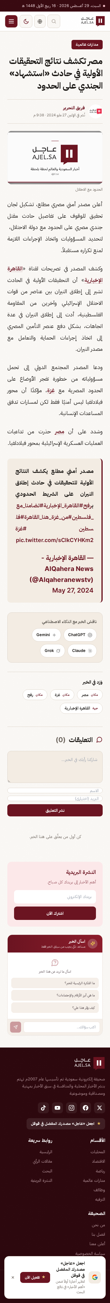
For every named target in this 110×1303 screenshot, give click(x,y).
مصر (59, 431)
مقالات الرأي (42, 1161)
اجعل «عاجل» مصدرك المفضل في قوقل (66, 1123)
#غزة (21, 528)
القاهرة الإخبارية (81, 708)
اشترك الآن (55, 913)
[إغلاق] (12, 1277)
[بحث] (53, 21)
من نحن (98, 1224)
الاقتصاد (98, 1161)
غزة (51, 390)
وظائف (99, 1189)
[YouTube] (57, 1107)
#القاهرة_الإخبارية (63, 505)
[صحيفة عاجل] (93, 21)
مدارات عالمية (87, 44)
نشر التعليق (55, 810)
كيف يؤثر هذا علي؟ (83, 1007)
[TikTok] (43, 1107)
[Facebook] (85, 1107)
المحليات (97, 1151)
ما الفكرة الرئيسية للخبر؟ (80, 983)
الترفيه (100, 1199)
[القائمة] (11, 21)
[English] (40, 21)
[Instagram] (71, 1107)
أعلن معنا (97, 1243)
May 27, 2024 (73, 590)
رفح (87, 505)
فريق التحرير (74, 108)
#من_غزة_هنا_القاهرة (48, 517)
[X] (99, 1107)
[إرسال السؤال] (15, 1027)
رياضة (100, 1170)
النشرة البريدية (41, 1180)
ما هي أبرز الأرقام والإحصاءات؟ (76, 995)
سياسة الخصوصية (90, 1253)
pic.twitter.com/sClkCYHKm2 (55, 540)
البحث (47, 1170)
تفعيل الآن (35, 1277)
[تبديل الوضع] (26, 21)
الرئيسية (46, 1151)
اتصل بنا (98, 1234)
